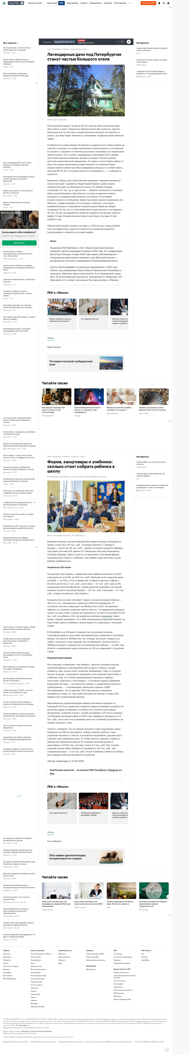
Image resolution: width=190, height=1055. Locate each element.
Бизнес (5, 963)
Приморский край (37, 1006)
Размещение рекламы (122, 963)
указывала (106, 615)
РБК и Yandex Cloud (10, 258)
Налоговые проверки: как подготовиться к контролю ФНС (88, 903)
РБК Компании (8, 519)
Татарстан (34, 988)
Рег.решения (118, 984)
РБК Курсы (117, 996)
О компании (118, 954)
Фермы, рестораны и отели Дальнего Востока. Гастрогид (152, 409)
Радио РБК (13, 3)
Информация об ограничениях (15, 1041)
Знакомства (118, 987)
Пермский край (36, 982)
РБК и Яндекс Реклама (11, 902)
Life (137, 478)
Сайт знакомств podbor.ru (123, 990)
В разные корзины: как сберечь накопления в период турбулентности (153, 904)
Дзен (60, 963)
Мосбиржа (25, 1031)
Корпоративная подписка (95, 960)
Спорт (5, 66)
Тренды (77, 415)
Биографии (7, 972)
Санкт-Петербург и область (58, 49)
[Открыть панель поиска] (163, 3)
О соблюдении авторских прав (43, 1041)
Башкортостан (36, 966)
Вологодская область (38, 969)
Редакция (117, 960)
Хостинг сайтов (119, 980)
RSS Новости (91, 969)
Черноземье (35, 994)
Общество (7, 272)
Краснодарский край (38, 975)
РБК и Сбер (7, 542)
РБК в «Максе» (58, 292)
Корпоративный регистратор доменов (125, 976)
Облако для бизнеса (121, 972)
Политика (6, 52)
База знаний (7, 975)
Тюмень (33, 991)
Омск (33, 963)
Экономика (7, 436)
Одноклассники (64, 957)
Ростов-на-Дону (36, 985)
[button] (159, 3)
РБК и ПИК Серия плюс (11, 448)
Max (52, 774)
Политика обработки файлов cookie (149, 1041)
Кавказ (33, 997)
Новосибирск (36, 960)
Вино (138, 53)
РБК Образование (9, 978)
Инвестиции (7, 866)
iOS (142, 954)
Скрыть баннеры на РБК (95, 954)
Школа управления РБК (122, 999)
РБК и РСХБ (7, 195)
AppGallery (145, 960)
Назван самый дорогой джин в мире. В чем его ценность (152, 49)
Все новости (9, 43)
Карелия (34, 1000)
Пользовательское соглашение (70, 1041)
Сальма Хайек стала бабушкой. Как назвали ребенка (150, 474)
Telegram (113, 770)
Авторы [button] (50, 338)
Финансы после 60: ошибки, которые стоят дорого (151, 60)
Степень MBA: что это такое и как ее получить (150, 463)
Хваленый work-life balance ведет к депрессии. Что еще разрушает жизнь (151, 72)
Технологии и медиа (10, 966)
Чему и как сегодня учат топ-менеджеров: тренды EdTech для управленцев (56, 904)
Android (144, 957)
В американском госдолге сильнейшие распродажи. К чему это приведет (152, 486)
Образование (141, 467)
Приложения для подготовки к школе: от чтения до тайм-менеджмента (87, 410)
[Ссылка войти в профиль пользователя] (168, 3)
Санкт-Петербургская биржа (41, 1031)
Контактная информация (123, 957)
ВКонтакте (62, 954)
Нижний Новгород (37, 978)
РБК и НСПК (7, 322)
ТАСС (70, 554)
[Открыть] (19, 3)
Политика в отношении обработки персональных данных (109, 1041)
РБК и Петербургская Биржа (13, 683)
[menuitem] (34, 3)
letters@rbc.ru (24, 1025)
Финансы (6, 969)
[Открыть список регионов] (159, 3)
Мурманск (34, 1003)
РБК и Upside (8, 927)
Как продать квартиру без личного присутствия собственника (53, 410)
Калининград (35, 972)
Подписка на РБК (92, 957)
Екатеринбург (36, 957)
